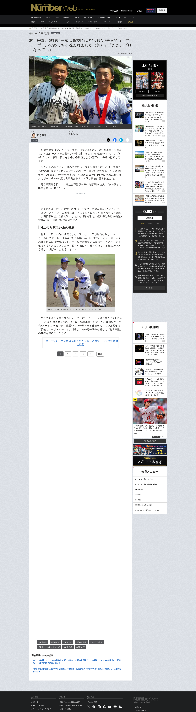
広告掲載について (141, 711)
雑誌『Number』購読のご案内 (70, 702)
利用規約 (138, 494)
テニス (126, 17)
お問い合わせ (139, 707)
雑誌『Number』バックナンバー (71, 705)
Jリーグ (76, 17)
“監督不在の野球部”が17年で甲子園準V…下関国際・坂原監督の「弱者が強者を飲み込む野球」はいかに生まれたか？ (77, 670)
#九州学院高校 (96, 642)
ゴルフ (116, 17)
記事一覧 (35, 702)
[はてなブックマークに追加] (121, 141)
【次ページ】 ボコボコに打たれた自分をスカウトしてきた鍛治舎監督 (80, 342)
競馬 (134, 17)
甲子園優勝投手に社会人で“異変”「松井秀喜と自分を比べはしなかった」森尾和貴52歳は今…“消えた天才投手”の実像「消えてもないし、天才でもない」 (151, 279)
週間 (158, 223)
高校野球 (66, 17)
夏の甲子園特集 (36, 17)
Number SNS (92, 702)
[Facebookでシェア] (115, 141)
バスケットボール (94, 22)
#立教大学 (68, 647)
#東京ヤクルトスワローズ (49, 647)
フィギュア (79, 22)
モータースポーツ (54, 22)
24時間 (150, 223)
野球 (35, 28)
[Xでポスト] (108, 141)
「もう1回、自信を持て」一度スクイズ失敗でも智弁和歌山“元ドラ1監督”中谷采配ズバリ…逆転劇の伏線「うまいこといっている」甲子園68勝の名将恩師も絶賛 (151, 244)
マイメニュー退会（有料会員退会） (146, 484)
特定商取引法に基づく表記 (143, 505)
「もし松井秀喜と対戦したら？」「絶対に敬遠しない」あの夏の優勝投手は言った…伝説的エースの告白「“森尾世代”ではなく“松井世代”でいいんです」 (151, 267)
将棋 (42, 22)
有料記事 (130, 22)
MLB (57, 17)
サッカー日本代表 (104, 17)
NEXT (100, 354)
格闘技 (33, 22)
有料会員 (162, 10)
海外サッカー (87, 17)
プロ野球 (48, 17)
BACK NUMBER (55, 33)
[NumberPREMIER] (151, 10)
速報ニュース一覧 (38, 705)
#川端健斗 (55, 642)
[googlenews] (115, 707)
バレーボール (108, 22)
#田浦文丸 (68, 642)
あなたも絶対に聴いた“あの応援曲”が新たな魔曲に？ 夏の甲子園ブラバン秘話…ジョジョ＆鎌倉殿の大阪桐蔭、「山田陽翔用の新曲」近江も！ (77, 661)
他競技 (119, 22)
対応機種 (138, 500)
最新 (142, 223)
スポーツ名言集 (65, 709)
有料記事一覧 (139, 489)
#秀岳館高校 (81, 642)
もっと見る (149, 288)
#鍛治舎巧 (80, 647)
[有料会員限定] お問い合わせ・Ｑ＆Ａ (147, 510)
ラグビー (69, 22)
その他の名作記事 (149, 441)
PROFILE (35, 140)
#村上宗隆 (43, 642)
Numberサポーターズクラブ (42, 709)
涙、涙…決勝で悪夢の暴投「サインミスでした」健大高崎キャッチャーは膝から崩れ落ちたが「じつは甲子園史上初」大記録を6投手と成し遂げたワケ (151, 255)
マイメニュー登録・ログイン (144, 479)
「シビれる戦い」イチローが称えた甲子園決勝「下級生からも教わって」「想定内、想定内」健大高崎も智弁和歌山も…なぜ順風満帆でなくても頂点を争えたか (151, 232)
